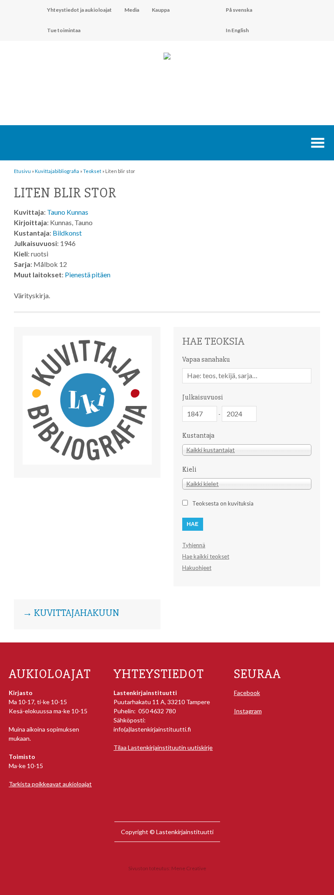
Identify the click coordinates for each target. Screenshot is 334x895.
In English (237, 30)
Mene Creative (188, 868)
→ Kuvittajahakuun (71, 613)
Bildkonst (67, 233)
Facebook (247, 692)
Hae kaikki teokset (205, 556)
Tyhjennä (193, 545)
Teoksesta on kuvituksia (223, 503)
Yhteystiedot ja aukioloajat (79, 10)
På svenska (239, 10)
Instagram (248, 711)
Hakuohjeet (196, 567)
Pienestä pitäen (87, 274)
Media (131, 10)
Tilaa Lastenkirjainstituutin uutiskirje (163, 747)
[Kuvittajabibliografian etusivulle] (87, 462)
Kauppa (161, 10)
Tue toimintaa (63, 30)
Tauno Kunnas (67, 212)
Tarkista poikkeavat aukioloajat (50, 784)
